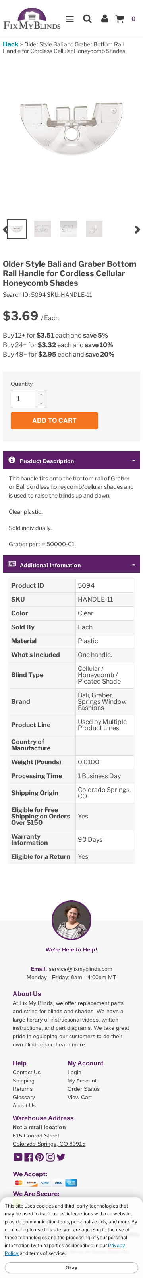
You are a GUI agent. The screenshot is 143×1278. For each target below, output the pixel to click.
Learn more (70, 1044)
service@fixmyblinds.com (80, 969)
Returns (23, 1089)
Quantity (22, 383)
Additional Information (50, 565)
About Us (24, 1105)
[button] (41, 394)
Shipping (24, 1080)
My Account (82, 1080)
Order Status (84, 1089)
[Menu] (70, 18)
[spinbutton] (31, 399)
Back (11, 44)
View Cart (80, 1097)
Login (74, 1072)
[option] (16, 229)
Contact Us (27, 1072)
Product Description (47, 461)
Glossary (24, 1097)
